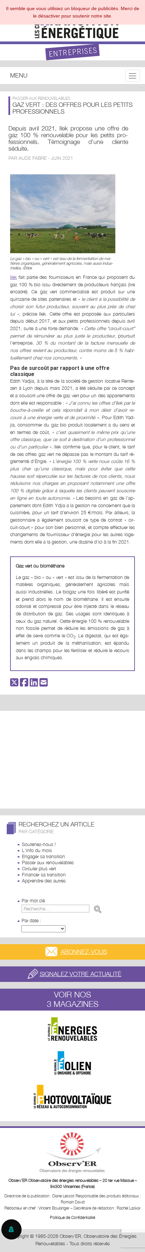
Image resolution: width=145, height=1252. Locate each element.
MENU (18, 75)
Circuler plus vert (39, 868)
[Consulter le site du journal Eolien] (72, 1063)
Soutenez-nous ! (39, 844)
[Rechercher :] (62, 908)
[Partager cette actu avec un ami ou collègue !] (43, 684)
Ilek (13, 277)
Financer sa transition (44, 874)
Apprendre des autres (44, 880)
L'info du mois (37, 850)
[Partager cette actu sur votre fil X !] (14, 684)
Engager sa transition (43, 856)
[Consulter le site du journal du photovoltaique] (72, 1096)
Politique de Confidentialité (72, 1217)
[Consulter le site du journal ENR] (72, 1029)
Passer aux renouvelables (48, 862)
